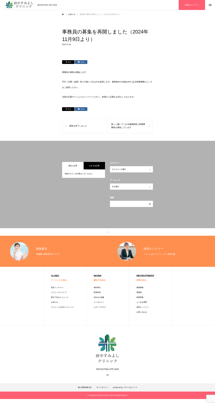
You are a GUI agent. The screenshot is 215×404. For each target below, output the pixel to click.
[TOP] (107, 232)
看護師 (139, 292)
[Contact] (107, 375)
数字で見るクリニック (59, 297)
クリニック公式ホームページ (62, 307)
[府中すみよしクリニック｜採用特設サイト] (19, 5)
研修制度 (97, 292)
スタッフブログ (100, 307)
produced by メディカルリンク (125, 387)
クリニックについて (59, 292)
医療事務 (139, 297)
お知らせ (54, 302)
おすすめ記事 (94, 166)
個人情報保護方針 (85, 387)
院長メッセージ (57, 287)
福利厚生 (97, 287)
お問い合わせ (141, 312)
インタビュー (99, 302)
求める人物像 (99, 297)
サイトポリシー (102, 387)
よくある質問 (141, 302)
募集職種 (139, 287)
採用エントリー (142, 307)
